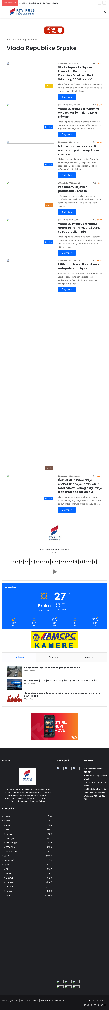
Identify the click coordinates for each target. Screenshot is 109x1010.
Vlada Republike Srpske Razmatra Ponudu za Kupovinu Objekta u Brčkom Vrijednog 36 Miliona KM (78, 73)
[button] (54, 571)
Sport (6, 856)
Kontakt (102, 1000)
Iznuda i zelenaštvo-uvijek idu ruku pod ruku (38, 3)
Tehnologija (11, 843)
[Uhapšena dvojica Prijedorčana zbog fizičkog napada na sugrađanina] (14, 684)
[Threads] (105, 1005)
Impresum (93, 1000)
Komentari (89, 657)
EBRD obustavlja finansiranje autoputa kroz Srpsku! (78, 266)
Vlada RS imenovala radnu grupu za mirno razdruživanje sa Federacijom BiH (79, 228)
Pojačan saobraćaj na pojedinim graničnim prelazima (52, 667)
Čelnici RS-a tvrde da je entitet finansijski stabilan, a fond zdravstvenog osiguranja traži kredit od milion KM (80, 486)
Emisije (7, 816)
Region (9, 891)
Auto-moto (11, 825)
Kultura (9, 834)
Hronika (9, 882)
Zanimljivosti (11, 851)
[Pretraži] (105, 13)
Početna (12, 39)
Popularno (54, 657)
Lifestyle (10, 838)
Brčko (8, 873)
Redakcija (64, 63)
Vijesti (6, 864)
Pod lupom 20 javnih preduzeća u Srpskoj (73, 189)
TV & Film (10, 847)
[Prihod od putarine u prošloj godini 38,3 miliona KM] (68, 982)
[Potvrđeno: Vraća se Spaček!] (76, 987)
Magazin (7, 821)
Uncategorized (10, 860)
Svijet (8, 895)
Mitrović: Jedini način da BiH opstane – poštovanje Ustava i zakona (80, 150)
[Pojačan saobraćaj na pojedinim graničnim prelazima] (14, 671)
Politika (9, 886)
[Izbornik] (3, 13)
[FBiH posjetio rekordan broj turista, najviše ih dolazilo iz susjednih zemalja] (60, 987)
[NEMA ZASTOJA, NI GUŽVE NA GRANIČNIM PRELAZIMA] (76, 982)
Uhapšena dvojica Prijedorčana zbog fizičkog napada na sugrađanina (60, 680)
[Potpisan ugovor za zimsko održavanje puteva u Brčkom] (68, 873)
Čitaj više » (67, 97)
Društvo (9, 878)
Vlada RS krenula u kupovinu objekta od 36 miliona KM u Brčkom (78, 113)
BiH (7, 869)
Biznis (8, 829)
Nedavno (19, 657)
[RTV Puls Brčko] (22, 12)
